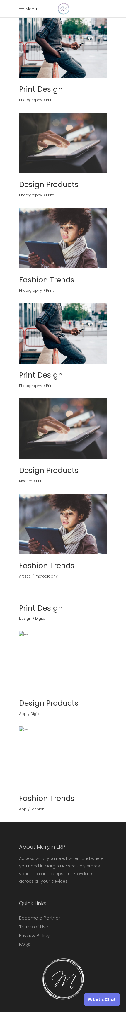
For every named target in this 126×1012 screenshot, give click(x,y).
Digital (40, 618)
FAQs (24, 944)
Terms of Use (33, 926)
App (23, 713)
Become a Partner (39, 918)
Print (50, 99)
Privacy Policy (34, 935)
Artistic (25, 576)
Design (25, 618)
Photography (30, 99)
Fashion (37, 808)
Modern (25, 480)
